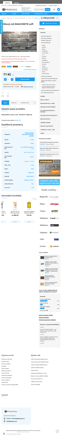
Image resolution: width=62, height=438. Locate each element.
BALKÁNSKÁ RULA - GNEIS (47, 103)
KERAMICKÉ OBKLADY (46, 76)
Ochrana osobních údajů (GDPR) (10, 384)
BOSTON (44, 47)
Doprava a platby (6, 363)
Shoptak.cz (19, 434)
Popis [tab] (5, 102)
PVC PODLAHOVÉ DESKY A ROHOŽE (47, 111)
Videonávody (34, 370)
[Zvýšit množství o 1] (5, 79)
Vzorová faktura (6, 380)
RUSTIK (43, 71)
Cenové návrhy (5, 373)
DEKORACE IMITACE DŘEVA (47, 107)
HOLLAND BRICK (46, 62)
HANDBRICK (44, 60)
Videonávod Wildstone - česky (38, 373)
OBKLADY (43, 32)
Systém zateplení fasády (37, 367)
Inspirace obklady (35, 384)
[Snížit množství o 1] (12, 79)
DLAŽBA (42, 96)
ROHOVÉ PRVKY (45, 73)
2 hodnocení (28, 66)
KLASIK (43, 66)
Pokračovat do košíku (51, 23)
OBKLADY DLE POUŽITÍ (46, 126)
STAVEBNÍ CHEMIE (45, 122)
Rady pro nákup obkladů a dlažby (39, 376)
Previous (33, 198)
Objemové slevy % (6, 370)
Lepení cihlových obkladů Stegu (39, 364)
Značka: (30, 69)
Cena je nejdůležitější (45, 299)
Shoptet (11, 434)
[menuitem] (6, 13)
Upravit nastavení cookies (23, 431)
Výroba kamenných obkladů (47, 320)
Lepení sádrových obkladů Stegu (39, 359)
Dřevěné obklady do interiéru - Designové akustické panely (49, 87)
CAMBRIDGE (45, 51)
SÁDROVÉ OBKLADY (46, 40)
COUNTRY (44, 56)
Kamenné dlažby (44, 317)
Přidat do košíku (25, 79)
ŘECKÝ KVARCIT (44, 100)
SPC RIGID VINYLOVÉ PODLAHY (48, 115)
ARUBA (43, 45)
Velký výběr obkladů (45, 306)
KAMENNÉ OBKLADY (46, 36)
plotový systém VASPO (46, 315)
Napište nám (5, 382)
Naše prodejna (5, 368)
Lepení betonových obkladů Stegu (40, 362)
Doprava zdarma (44, 303)
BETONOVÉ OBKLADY (46, 38)
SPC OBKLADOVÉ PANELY (47, 92)
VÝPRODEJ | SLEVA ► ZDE (47, 129)
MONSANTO (44, 68)
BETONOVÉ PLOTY (45, 119)
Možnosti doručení (28, 86)
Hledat (48, 9)
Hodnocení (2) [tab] (25, 102)
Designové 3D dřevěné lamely (48, 84)
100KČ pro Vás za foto (36, 381)
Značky (42, 133)
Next (36, 198)
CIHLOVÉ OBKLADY (46, 42)
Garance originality (6, 377)
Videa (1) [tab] (13, 102)
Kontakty (4, 366)
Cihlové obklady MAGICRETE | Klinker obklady (28, 134)
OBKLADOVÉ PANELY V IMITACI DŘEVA (48, 81)
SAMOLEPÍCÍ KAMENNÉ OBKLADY (49, 78)
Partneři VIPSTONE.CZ (36, 378)
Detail (18, 221)
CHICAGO (44, 64)
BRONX (43, 49)
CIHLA (43, 54)
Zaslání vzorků (53, 5)
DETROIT (44, 58)
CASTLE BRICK (45, 53)
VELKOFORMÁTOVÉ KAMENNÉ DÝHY (50, 90)
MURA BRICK (45, 69)
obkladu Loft (18, 120)
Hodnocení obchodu (40, 5)
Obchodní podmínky (7, 375)
